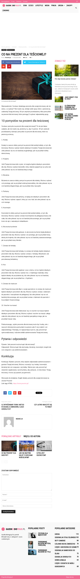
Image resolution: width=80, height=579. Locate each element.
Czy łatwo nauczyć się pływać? (43, 406)
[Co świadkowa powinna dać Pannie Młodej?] (59, 108)
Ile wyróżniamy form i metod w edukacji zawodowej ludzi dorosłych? (12, 407)
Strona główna (5, 1)
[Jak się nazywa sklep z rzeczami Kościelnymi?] (26, 446)
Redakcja (8, 57)
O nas (12, 1)
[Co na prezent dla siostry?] (9, 446)
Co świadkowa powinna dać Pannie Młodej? (71, 107)
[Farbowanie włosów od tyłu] (32, 552)
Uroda (60, 5)
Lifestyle (39, 5)
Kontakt (25, 1)
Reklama (18, 1)
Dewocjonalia (11, 50)
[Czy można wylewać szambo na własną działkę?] (59, 116)
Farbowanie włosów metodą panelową (44, 543)
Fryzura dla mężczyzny (43, 534)
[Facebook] (77, 1)
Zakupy (69, 5)
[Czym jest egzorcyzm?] (44, 446)
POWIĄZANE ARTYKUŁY (11, 436)
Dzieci (31, 5)
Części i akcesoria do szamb (66, 547)
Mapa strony (70, 577)
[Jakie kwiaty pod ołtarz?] (59, 99)
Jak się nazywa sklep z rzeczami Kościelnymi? (25, 455)
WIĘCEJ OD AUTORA (32, 436)
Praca (53, 5)
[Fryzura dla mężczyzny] (32, 535)
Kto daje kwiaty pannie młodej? (65, 79)
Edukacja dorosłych (63, 557)
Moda (47, 5)
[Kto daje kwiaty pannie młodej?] (67, 70)
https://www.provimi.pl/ (20, 383)
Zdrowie (5, 10)
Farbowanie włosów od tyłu (44, 551)
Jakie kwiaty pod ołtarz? (71, 98)
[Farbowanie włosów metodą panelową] (32, 544)
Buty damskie (60, 541)
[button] (76, 7)
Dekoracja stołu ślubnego (65, 537)
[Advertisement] (40, 28)
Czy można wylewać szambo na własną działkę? (71, 116)
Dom (25, 5)
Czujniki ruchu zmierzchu (65, 544)
